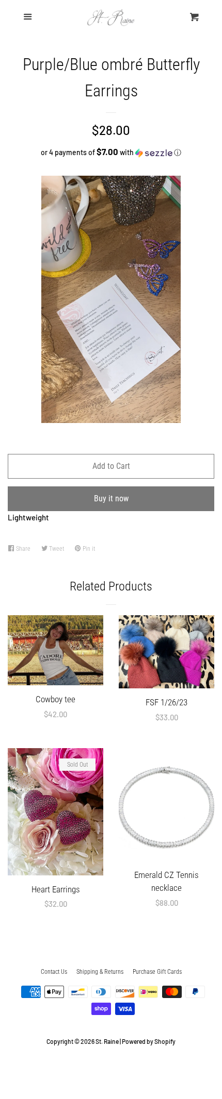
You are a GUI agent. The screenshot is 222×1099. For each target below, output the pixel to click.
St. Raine (107, 1041)
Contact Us (54, 971)
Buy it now (111, 498)
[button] (111, 152)
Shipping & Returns (99, 971)
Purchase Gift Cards (157, 971)
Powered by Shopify (149, 1041)
